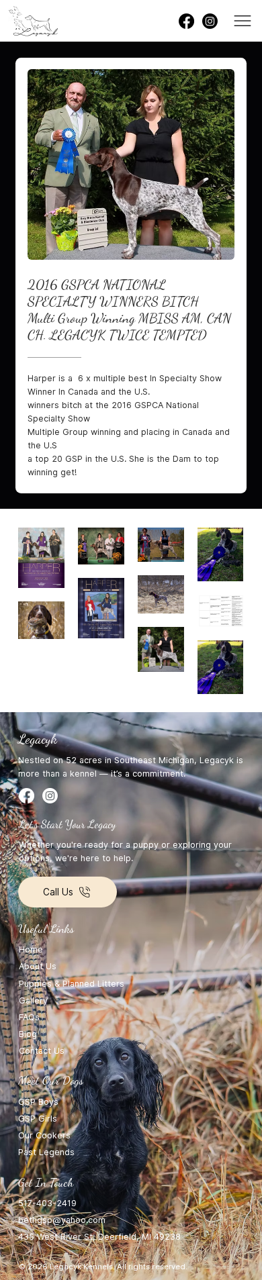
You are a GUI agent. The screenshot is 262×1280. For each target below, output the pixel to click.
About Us (37, 966)
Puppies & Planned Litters (71, 984)
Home (31, 949)
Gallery (33, 1000)
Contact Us (41, 1051)
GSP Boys (38, 1102)
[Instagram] (210, 21)
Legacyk (37, 739)
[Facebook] (186, 21)
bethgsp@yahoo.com (61, 1220)
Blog (29, 1034)
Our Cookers (44, 1135)
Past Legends (46, 1152)
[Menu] (243, 21)
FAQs (29, 1017)
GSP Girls (37, 1119)
